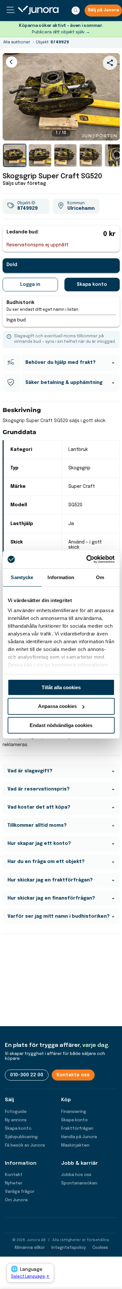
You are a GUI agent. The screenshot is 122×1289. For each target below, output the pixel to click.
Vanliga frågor (19, 1192)
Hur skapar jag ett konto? (39, 843)
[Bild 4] (90, 155)
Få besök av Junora (25, 1145)
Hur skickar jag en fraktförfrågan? (50, 880)
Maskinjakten (75, 1145)
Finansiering (73, 1112)
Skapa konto (92, 284)
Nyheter (13, 1183)
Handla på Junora (79, 1137)
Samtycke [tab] (22, 577)
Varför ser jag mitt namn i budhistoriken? (58, 916)
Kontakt (13, 1175)
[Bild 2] (40, 155)
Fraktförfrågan (77, 1128)
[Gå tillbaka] (11, 62)
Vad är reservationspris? (38, 789)
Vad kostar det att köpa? (38, 807)
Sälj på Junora (103, 10)
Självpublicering (21, 1137)
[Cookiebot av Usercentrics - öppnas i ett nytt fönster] (87, 559)
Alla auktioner (16, 42)
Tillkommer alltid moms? (37, 825)
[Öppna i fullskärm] (111, 132)
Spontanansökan (79, 1183)
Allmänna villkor (29, 1248)
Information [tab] (60, 577)
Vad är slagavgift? (29, 771)
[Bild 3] (65, 155)
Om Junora (16, 1200)
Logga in (30, 284)
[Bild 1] (14, 155)
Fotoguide (16, 1112)
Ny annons (16, 1120)
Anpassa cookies (57, 706)
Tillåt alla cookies (61, 687)
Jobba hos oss (76, 1175)
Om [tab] (100, 577)
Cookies (100, 1248)
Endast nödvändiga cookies (61, 725)
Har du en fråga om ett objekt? (46, 861)
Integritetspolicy (68, 1248)
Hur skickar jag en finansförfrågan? (51, 898)
